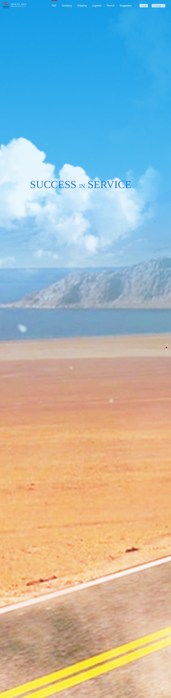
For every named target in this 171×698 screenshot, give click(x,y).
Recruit (110, 5)
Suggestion (126, 5)
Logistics (96, 5)
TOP (54, 5)
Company (67, 5)
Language (157, 5)
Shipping (82, 5)
